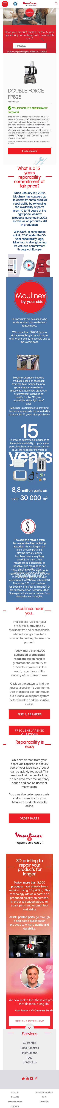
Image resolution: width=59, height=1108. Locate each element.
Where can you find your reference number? (27, 51)
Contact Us (14, 1092)
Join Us (44, 1097)
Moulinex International (15, 1102)
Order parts (29, 818)
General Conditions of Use (44, 1092)
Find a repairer (29, 151)
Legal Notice (15, 1106)
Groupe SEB (15, 1097)
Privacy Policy (44, 1102)
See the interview (29, 1021)
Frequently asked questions (29, 732)
